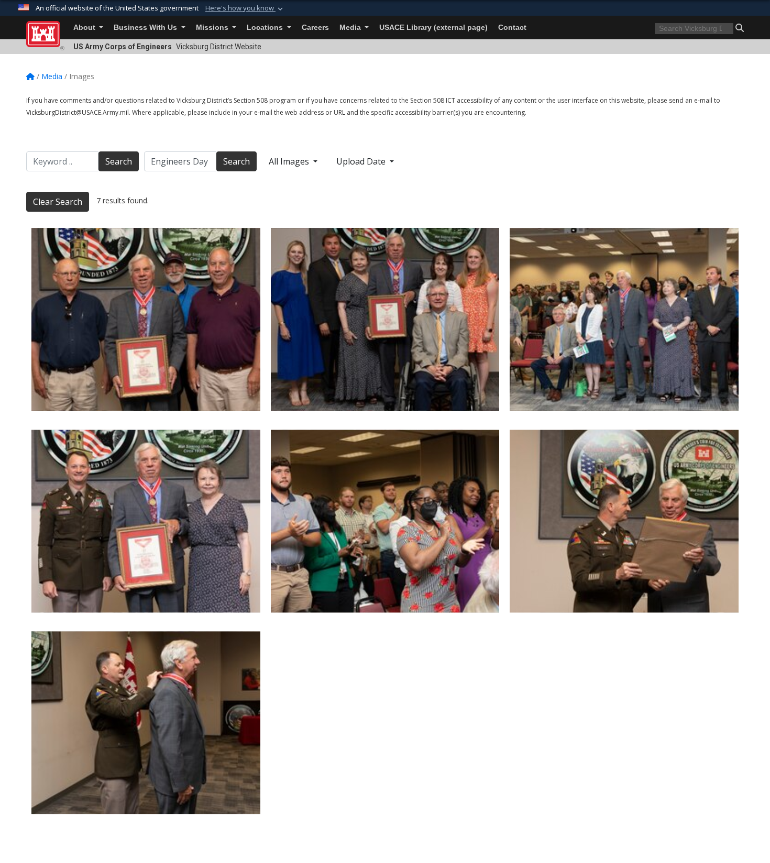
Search (118, 161)
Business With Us (146, 27)
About (85, 27)
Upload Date (362, 161)
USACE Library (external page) (433, 27)
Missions (213, 27)
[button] (245, 8)
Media (351, 27)
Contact (512, 27)
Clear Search (57, 201)
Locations (266, 27)
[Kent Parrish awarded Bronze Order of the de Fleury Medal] (145, 319)
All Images (290, 161)
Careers (315, 27)
